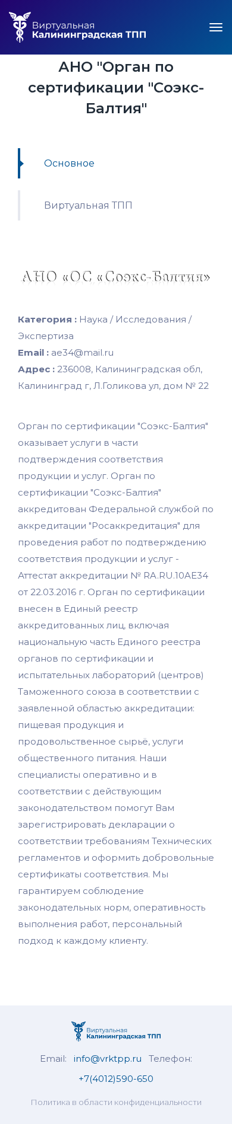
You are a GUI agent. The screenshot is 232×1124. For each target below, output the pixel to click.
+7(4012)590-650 (116, 1078)
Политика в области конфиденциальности (116, 1102)
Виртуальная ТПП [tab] (88, 205)
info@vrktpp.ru (108, 1058)
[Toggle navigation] (216, 27)
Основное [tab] (69, 163)
